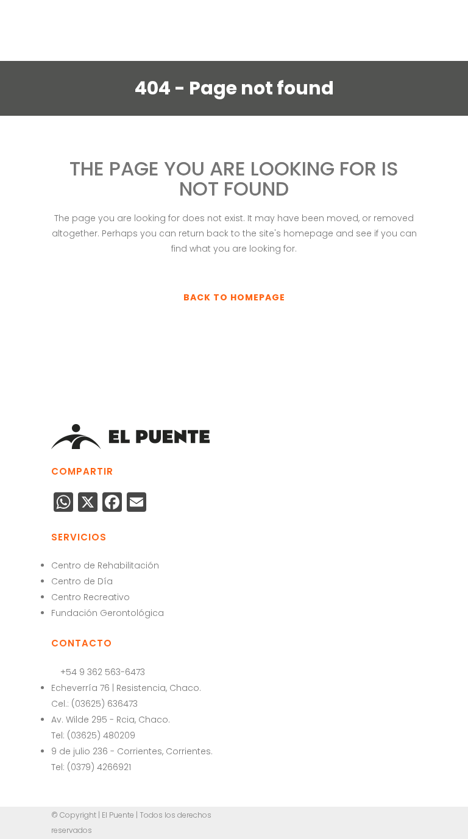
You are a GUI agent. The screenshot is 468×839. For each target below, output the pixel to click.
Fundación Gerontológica (107, 613)
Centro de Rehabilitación (105, 565)
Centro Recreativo (90, 597)
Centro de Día (82, 581)
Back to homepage (234, 297)
